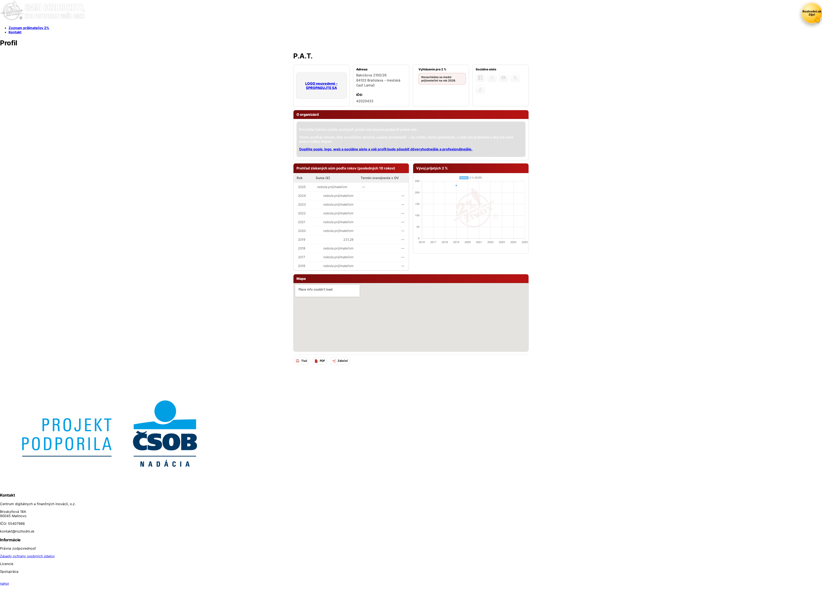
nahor (4, 583)
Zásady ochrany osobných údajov (27, 556)
